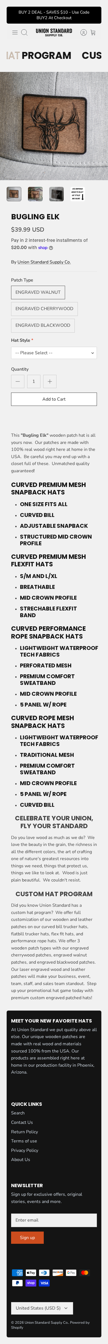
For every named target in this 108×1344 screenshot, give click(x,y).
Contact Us (22, 1122)
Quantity (20, 369)
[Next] (93, 15)
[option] (54, 126)
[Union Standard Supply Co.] (54, 32)
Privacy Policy (24, 1150)
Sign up (27, 1238)
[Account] (81, 32)
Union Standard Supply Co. (44, 262)
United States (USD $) (38, 1308)
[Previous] (14, 15)
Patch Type (22, 280)
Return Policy (24, 1132)
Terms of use (24, 1141)
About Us (20, 1160)
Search (18, 1113)
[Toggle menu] (15, 32)
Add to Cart (54, 399)
